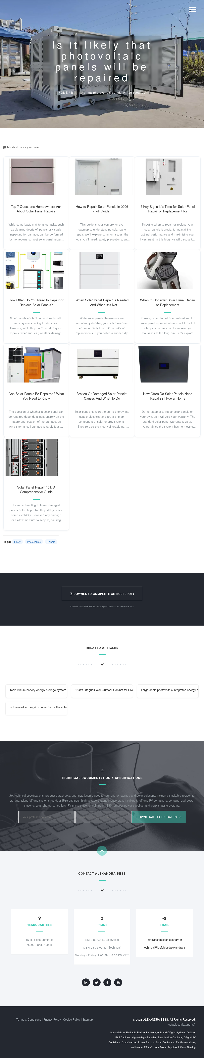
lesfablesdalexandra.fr (182, 1024)
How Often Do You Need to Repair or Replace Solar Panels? (36, 302)
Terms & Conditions (28, 1019)
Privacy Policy (52, 1019)
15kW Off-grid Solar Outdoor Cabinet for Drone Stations (104, 690)
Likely (17, 541)
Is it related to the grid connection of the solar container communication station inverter (38, 707)
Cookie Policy (71, 1019)
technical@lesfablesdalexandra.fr (164, 947)
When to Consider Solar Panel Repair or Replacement (167, 302)
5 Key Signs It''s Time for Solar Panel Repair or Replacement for (167, 209)
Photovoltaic (34, 541)
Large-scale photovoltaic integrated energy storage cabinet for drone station (170, 690)
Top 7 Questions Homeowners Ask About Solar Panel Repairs (36, 209)
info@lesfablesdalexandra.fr (164, 940)
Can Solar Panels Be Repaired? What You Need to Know (36, 396)
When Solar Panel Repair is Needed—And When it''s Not (102, 302)
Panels (51, 541)
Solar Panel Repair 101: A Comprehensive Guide (36, 489)
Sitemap (87, 1019)
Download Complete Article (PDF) (103, 594)
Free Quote (36, 181)
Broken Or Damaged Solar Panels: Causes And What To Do (101, 396)
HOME (63, 92)
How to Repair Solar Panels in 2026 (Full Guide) (102, 209)
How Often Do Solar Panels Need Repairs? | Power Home (167, 396)
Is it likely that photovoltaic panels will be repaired (108, 92)
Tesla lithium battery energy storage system (38, 690)
